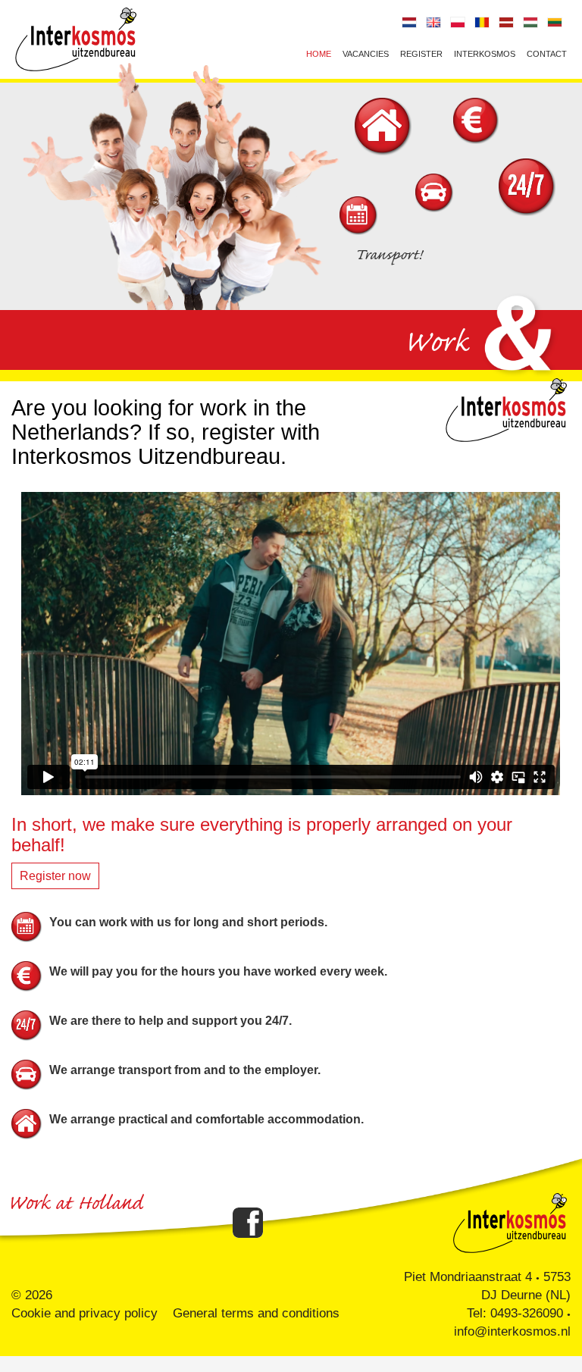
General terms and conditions (256, 1313)
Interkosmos (484, 53)
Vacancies (366, 53)
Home (318, 53)
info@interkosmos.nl (512, 1331)
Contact (547, 53)
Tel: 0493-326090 (515, 1313)
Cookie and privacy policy (84, 1313)
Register (421, 53)
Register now (55, 875)
